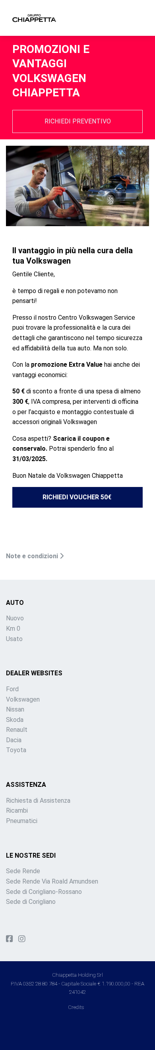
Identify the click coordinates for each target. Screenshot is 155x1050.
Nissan (15, 709)
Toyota (16, 750)
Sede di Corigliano (31, 901)
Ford (12, 689)
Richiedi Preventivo (78, 121)
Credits (76, 1007)
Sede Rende (23, 871)
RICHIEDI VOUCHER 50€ (77, 497)
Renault (16, 729)
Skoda (14, 719)
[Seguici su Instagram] (21, 939)
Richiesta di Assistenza (38, 800)
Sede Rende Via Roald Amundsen (52, 881)
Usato (14, 639)
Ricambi (17, 810)
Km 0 (13, 628)
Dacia (13, 740)
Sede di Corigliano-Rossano (44, 892)
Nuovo (15, 618)
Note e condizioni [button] (33, 556)
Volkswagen (23, 699)
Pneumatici (21, 821)
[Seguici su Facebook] (9, 939)
